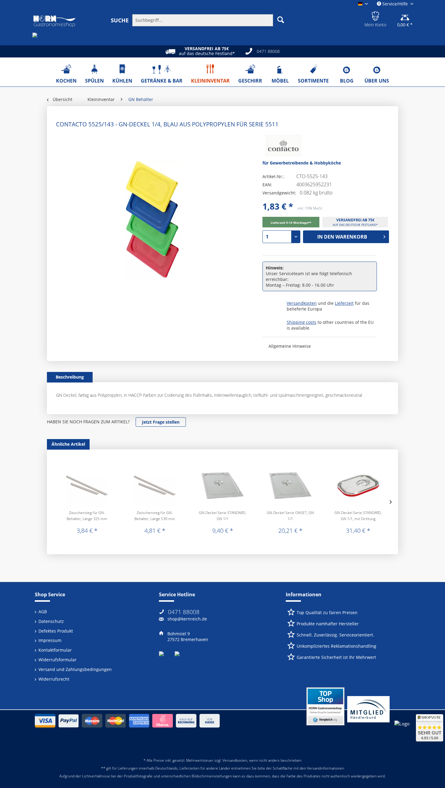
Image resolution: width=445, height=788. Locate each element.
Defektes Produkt (55, 631)
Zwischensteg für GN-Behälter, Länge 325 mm (87, 515)
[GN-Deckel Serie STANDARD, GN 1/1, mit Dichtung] (358, 485)
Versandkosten (302, 303)
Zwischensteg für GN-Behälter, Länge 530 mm (154, 515)
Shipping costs (301, 322)
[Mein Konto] (375, 15)
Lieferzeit (344, 303)
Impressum (49, 640)
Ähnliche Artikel (68, 444)
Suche (120, 20)
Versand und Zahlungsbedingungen (75, 669)
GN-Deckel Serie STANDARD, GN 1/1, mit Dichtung (358, 515)
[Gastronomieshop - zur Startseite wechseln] (54, 21)
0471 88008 (183, 612)
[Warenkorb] (405, 15)
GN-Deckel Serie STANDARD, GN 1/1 (222, 515)
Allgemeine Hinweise (290, 346)
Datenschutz (51, 621)
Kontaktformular (55, 650)
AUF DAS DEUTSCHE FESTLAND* (355, 225)
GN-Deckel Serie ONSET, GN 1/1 (290, 515)
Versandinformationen (325, 768)
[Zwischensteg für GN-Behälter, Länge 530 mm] (155, 485)
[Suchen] (280, 20)
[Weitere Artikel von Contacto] (281, 147)
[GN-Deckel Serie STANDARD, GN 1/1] (222, 485)
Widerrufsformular (57, 660)
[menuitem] (202, 20)
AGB (42, 611)
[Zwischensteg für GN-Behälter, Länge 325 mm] (87, 485)
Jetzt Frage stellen (161, 422)
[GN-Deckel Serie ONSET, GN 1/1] (290, 485)
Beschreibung (70, 377)
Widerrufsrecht (53, 679)
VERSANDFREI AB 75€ (355, 220)
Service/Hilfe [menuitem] (395, 4)
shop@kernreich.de (187, 619)
